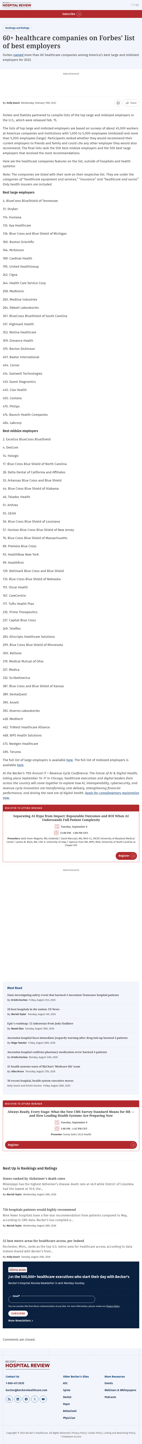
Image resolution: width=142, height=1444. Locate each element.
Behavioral (70, 1411)
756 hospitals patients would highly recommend (40, 1209)
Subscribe (68, 14)
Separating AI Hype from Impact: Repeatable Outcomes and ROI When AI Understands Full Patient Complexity (71, 818)
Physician (69, 1418)
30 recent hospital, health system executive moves (40, 1080)
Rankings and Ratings (17, 28)
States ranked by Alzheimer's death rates (34, 1178)
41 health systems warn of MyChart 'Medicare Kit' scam (43, 1066)
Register (124, 855)
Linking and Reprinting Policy (119, 1433)
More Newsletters (19, 1320)
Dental (67, 1397)
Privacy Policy (112, 1306)
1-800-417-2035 (15, 1383)
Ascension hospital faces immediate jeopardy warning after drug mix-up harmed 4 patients (67, 1038)
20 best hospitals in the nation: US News (33, 1009)
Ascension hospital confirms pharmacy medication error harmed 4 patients (57, 1052)
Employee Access (71, 1436)
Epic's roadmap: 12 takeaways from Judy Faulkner (40, 1023)
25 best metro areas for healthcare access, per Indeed (43, 1241)
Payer (66, 1404)
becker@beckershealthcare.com (26, 1390)
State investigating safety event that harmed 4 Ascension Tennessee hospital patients (63, 995)
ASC (65, 1383)
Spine (66, 1390)
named (18, 55)
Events (109, 1383)
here (69, 760)
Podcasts (110, 1397)
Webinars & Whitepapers (120, 1390)
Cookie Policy (95, 1433)
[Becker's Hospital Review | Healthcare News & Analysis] (17, 5)
